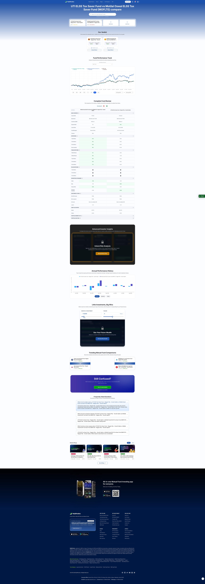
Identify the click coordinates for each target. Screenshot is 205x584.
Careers (126, 524)
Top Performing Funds (104, 519)
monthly (97, 296)
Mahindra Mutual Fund (109, 558)
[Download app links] (107, 491)
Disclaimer (127, 536)
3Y (91, 92)
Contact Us (127, 523)
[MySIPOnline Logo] (69, 2)
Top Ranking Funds (103, 517)
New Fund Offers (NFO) (117, 521)
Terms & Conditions (128, 530)
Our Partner (127, 517)
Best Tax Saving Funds (104, 523)
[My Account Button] (138, 1)
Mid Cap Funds (114, 567)
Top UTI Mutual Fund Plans (115, 561)
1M (73, 92)
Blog (101, 530)
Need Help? (128, 1)
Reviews (114, 538)
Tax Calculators (115, 532)
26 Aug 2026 (128, 92)
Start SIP (114, 515)
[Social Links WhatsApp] (134, 572)
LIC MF (126, 560)
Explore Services (76, 528)
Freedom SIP (114, 519)
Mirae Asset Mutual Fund (75, 560)
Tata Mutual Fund (125, 561)
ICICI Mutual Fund (82, 558)
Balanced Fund (99, 567)
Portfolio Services (115, 524)
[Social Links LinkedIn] (124, 572)
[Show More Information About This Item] (78, 113)
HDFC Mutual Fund (84, 560)
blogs (129, 442)
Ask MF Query (127, 521)
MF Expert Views (103, 534)
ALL (98, 92)
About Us (126, 515)
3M (76, 92)
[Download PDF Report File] (104, 106)
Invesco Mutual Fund (120, 560)
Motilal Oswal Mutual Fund (120, 558)
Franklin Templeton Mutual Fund (103, 561)
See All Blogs (101, 463)
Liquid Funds (92, 567)
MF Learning (102, 538)
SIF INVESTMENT (115, 517)
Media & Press (127, 519)
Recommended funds (104, 515)
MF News (102, 536)
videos (133, 442)
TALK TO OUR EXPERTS (102, 387)
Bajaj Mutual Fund (90, 558)
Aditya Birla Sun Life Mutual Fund (95, 560)
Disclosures (127, 538)
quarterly (103, 296)
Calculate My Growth (102, 338)
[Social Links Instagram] (132, 572)
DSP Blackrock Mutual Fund (75, 561)
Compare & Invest (115, 534)
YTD (84, 92)
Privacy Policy (127, 532)
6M (80, 92)
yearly (108, 296)
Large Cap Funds (79, 567)
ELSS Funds (86, 567)
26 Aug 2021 (118, 92)
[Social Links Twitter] (127, 572)
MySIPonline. (78, 572)
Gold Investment (115, 523)
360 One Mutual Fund (99, 558)
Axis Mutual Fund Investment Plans (89, 561)
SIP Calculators (115, 530)
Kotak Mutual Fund (73, 562)
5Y (94, 92)
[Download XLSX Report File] (107, 106)
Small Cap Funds (106, 567)
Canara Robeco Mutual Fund (108, 560)
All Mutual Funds (103, 521)
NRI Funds (102, 524)
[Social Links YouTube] (129, 572)
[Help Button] (203, 578)
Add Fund (111, 24)
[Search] (132, 1)
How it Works (115, 536)
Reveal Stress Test (102, 253)
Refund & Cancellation (129, 534)
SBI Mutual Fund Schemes (83, 562)
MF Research (102, 532)
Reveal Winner (94, 50)
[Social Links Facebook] (122, 572)
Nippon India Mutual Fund (95, 562)
